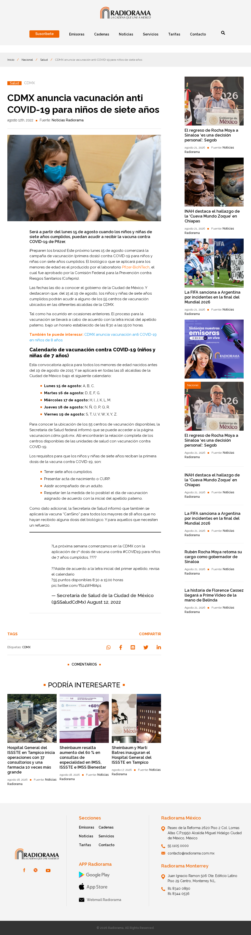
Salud (44, 59)
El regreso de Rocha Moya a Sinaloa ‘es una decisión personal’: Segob (211, 135)
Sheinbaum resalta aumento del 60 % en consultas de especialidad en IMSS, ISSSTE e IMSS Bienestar (83, 757)
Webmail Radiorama (104, 900)
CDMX (26, 647)
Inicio (10, 59)
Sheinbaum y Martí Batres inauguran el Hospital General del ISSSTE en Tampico (131, 755)
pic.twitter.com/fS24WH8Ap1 (76, 585)
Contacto (106, 845)
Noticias (86, 836)
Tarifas (85, 845)
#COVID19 (132, 552)
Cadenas (106, 827)
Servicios (106, 836)
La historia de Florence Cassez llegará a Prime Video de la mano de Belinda (214, 595)
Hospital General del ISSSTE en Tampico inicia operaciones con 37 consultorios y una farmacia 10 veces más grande (31, 759)
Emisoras (86, 827)
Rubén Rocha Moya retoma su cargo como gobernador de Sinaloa (213, 557)
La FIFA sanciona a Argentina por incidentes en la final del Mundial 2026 (212, 297)
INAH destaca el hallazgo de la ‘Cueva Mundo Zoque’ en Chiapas (212, 216)
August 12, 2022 (104, 602)
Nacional (27, 59)
